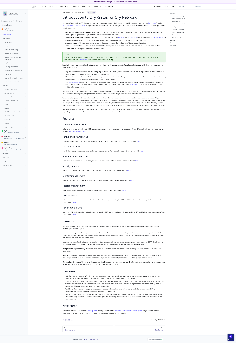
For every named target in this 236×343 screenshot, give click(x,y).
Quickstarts (53, 7)
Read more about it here (77, 131)
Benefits (172, 40)
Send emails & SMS (177, 37)
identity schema (74, 82)
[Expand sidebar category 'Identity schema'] (25, 93)
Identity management (178, 29)
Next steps (173, 45)
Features (172, 13)
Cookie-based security (178, 16)
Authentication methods (178, 24)
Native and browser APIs (178, 18)
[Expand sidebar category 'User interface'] (25, 127)
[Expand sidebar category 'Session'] (25, 108)
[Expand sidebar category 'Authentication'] (25, 96)
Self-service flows (176, 21)
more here (83, 60)
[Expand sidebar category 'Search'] (25, 123)
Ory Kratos (152, 23)
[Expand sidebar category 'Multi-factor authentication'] (25, 112)
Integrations (86, 7)
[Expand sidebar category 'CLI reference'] (25, 165)
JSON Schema (134, 84)
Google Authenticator (157, 37)
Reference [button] (97, 7)
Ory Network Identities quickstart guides (128, 311)
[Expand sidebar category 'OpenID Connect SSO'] (25, 100)
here (138, 141)
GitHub (166, 7)
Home (43, 7)
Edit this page (69, 320)
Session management (178, 32)
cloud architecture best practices (74, 26)
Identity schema (176, 27)
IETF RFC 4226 (132, 37)
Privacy (86, 339)
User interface (175, 35)
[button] (14, 25)
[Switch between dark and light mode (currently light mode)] (172, 6)
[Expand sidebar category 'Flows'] (25, 104)
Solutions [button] (74, 7)
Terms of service (93, 339)
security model (93, 311)
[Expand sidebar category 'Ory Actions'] (25, 119)
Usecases (172, 43)
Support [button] (157, 7)
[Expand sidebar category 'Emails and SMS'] (25, 115)
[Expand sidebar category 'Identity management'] (25, 89)
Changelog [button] (109, 7)
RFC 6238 (121, 37)
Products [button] (63, 7)
